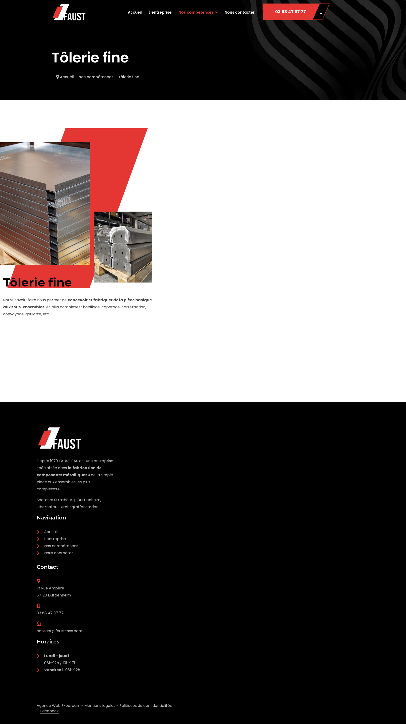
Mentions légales (99, 705)
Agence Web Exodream (58, 705)
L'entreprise (160, 12)
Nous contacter (240, 12)
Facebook (49, 711)
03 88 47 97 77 (290, 12)
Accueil (135, 12)
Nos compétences (196, 12)
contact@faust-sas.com (59, 631)
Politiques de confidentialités (145, 705)
